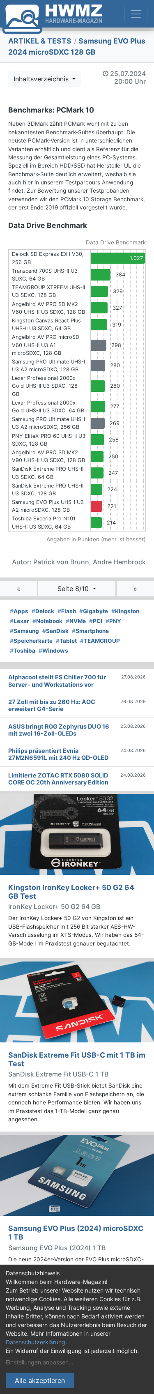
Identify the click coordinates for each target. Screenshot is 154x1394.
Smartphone (90, 631)
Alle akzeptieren (40, 1380)
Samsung (24, 631)
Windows (53, 650)
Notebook (47, 621)
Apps (19, 611)
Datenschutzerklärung (35, 1342)
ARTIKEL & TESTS (39, 41)
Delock (43, 611)
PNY (113, 621)
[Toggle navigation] (135, 14)
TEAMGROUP (100, 640)
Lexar (19, 621)
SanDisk (55, 631)
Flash (66, 611)
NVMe (76, 621)
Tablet (66, 640)
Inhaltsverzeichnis (42, 79)
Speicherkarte (31, 640)
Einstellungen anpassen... (40, 1362)
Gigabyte (93, 611)
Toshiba (22, 650)
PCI (95, 621)
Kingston (125, 611)
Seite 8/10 (74, 588)
